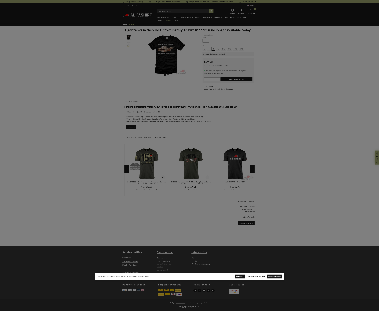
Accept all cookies (274, 276)
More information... (144, 276)
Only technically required (256, 276)
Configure (239, 276)
